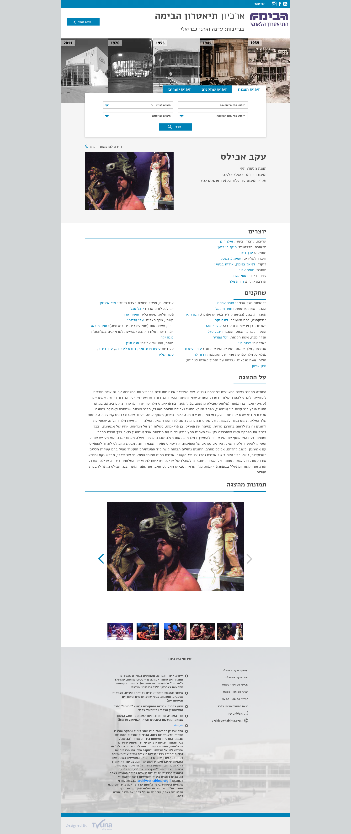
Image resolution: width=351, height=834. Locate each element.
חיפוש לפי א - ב (160, 105)
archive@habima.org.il (227, 720)
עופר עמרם (225, 303)
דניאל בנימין (245, 264)
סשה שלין (166, 354)
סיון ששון (259, 366)
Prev (247, 559)
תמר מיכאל (223, 308)
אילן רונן (226, 241)
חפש (178, 127)
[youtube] (285, 3)
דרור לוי (244, 343)
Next (103, 559)
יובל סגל (214, 331)
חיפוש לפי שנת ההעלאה (231, 116)
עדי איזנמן (108, 303)
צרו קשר (260, 4)
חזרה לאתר (84, 22)
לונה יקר (221, 320)
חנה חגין (192, 314)
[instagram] (274, 3)
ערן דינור (246, 252)
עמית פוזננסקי (230, 258)
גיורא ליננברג (125, 348)
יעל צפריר (221, 337)
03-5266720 (235, 713)
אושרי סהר (213, 325)
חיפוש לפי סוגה (161, 116)
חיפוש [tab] (249, 89)
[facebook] (279, 3)
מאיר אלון (246, 270)
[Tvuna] (178, 826)
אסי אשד (239, 275)
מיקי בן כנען (227, 247)
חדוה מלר (236, 281)
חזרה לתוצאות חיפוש (106, 146)
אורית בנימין (224, 264)
